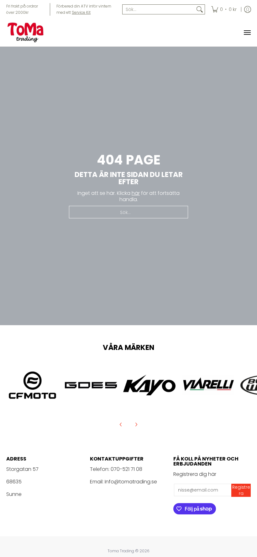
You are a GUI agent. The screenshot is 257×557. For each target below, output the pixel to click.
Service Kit (81, 12)
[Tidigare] (121, 424)
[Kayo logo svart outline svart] (149, 385)
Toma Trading (121, 551)
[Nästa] (136, 424)
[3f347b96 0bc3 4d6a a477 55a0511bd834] (208, 385)
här (136, 193)
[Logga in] (247, 9)
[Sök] (200, 9)
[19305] (91, 385)
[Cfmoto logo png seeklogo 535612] (32, 385)
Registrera (241, 490)
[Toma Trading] (26, 32)
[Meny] (247, 32)
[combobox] (159, 9)
